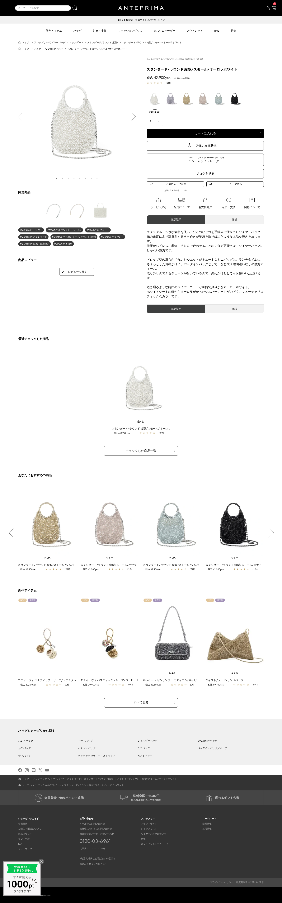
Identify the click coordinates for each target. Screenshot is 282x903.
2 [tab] (62, 178)
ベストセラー (145, 755)
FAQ (20, 844)
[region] (141, 383)
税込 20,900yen (28, 684)
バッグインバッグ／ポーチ (212, 748)
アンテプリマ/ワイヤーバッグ (49, 42)
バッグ (37, 48)
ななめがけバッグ (54, 48)
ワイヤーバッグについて (153, 833)
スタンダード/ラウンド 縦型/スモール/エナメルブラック (240, 565)
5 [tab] (80, 178)
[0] (273, 9)
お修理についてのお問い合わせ (96, 828)
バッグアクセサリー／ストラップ (96, 755)
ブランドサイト (149, 823)
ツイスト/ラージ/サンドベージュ (225, 680)
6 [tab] (85, 178)
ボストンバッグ (86, 748)
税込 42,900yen (122, 432)
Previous (18, 116)
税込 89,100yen (216, 684)
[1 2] (155, 121)
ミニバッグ (144, 748)
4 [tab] (74, 178)
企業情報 (207, 823)
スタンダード (76, 42)
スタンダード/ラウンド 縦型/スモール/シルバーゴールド (52, 565)
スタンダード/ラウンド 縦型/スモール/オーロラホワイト (146, 428)
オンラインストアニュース (155, 844)
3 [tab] (68, 178)
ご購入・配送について (29, 828)
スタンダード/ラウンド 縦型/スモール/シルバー (172, 565)
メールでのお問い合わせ (92, 823)
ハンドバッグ (25, 740)
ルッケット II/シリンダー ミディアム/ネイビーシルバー (176, 680)
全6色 (141, 421)
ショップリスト (149, 828)
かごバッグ (24, 748)
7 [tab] (91, 178)
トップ (25, 42)
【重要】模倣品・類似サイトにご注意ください (141, 19)
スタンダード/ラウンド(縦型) (102, 42)
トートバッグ (85, 740)
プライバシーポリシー (221, 882)
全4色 (172, 673)
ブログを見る (205, 174)
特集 (143, 838)
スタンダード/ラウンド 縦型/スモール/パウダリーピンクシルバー (120, 565)
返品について (25, 833)
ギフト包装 (24, 838)
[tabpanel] (76, 114)
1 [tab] (57, 178)
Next (135, 116)
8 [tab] (97, 178)
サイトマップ (25, 849)
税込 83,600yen (153, 684)
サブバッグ (24, 755)
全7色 (234, 673)
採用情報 (207, 828)
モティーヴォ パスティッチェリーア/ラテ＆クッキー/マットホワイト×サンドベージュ (70, 680)
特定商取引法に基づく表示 (250, 882)
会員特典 (22, 823)
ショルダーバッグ (147, 740)
